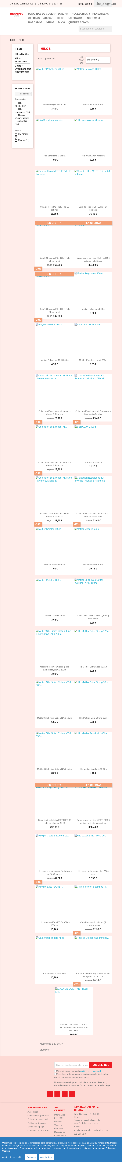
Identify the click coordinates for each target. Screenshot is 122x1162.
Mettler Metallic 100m (54, 615)
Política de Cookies (37, 1123)
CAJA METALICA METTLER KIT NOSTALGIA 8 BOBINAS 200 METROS (74, 1027)
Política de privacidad (38, 1119)
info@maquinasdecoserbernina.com (91, 1130)
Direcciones (59, 1132)
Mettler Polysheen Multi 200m (55, 360)
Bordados (35, 22)
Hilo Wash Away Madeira (93, 156)
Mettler (23, 140)
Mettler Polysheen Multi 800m (93, 360)
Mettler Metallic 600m (93, 564)
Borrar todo (23, 94)
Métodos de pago (36, 1126)
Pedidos (58, 1121)
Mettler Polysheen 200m (54, 104)
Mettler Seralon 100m (93, 104)
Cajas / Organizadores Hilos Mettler (22, 69)
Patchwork (76, 18)
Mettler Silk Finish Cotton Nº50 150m (54, 769)
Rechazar (31, 1157)
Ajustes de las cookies (12, 1157)
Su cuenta (59, 1109)
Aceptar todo (46, 1157)
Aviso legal (33, 1112)
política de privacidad (90, 1071)
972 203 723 (80, 1134)
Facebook (50, 1094)
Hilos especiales (21, 60)
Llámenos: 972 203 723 (49, 3)
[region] (61, 1149)
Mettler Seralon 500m (54, 564)
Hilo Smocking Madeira (54, 156)
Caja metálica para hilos (54, 973)
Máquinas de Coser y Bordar (48, 14)
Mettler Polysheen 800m (93, 309)
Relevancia (97, 60)
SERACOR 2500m (93, 462)
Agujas (48, 18)
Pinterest (65, 1094)
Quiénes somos (78, 22)
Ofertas (34, 18)
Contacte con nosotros (21, 3)
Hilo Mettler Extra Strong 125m (93, 667)
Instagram (72, 1094)
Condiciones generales (38, 1115)
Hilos (60, 18)
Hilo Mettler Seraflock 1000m (93, 769)
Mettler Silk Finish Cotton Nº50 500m (54, 718)
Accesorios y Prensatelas (90, 14)
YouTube (57, 1094)
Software (94, 18)
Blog (61, 22)
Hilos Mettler (22, 54)
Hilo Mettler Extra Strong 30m (93, 718)
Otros (50, 22)
